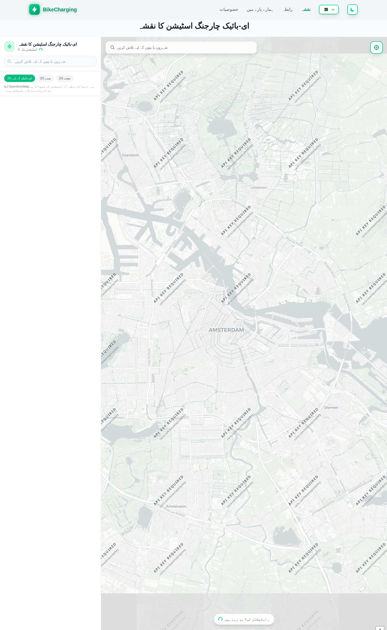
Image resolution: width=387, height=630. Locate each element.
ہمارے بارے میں (260, 9)
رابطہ (287, 9)
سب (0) (45, 78)
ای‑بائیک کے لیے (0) (19, 78)
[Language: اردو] (329, 9)
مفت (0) (64, 78)
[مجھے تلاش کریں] (376, 47)
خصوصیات (229, 9)
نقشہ (305, 9)
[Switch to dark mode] (352, 9)
